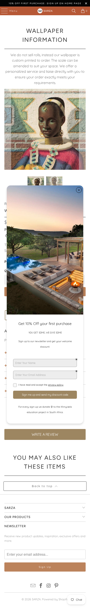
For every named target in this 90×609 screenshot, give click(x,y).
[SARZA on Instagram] (48, 586)
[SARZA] (45, 11)
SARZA (36, 599)
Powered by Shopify (55, 599)
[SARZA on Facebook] (41, 586)
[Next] (82, 129)
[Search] (74, 11)
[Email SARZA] (33, 586)
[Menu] (2, 11)
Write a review (45, 434)
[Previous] (7, 129)
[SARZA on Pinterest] (56, 586)
